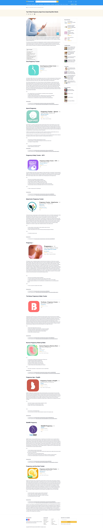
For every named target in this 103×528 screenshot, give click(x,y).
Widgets (45, 523)
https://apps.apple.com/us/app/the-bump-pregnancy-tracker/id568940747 (44, 337)
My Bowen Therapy (70, 93)
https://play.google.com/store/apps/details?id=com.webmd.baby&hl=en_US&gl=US (47, 462)
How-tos (72, 4)
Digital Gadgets (41, 4)
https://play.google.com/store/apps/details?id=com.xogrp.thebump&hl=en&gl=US (47, 338)
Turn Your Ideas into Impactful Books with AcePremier (71, 57)
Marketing (53, 523)
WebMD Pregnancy (29, 58)
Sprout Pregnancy (29, 52)
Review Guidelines (46, 521)
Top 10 (75, 4)
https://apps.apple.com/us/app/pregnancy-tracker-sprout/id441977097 (43, 150)
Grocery (37, 4)
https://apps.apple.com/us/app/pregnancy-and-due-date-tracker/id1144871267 (44, 501)
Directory (66, 4)
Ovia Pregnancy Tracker (30, 51)
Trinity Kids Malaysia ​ (70, 97)
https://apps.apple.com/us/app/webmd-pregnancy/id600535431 (42, 461)
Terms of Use (45, 522)
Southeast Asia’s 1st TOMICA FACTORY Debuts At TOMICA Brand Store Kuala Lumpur (71, 61)
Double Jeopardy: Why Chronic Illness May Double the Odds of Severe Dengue (71, 72)
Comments (31, 1)
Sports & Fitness (57, 4)
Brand (52, 522)
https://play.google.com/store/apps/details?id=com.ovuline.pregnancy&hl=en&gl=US (47, 104)
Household (52, 4)
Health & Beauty (29, 4)
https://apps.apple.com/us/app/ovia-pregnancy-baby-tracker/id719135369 (44, 103)
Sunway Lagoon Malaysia (71, 100)
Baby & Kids (33, 4)
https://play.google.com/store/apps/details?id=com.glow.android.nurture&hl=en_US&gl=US (48, 373)
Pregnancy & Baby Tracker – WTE (31, 53)
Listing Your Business (54, 524)
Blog (64, 4)
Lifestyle (61, 4)
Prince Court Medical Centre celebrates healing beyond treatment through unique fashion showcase (71, 48)
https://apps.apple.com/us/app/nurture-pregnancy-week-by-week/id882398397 (45, 372)
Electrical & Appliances (47, 4)
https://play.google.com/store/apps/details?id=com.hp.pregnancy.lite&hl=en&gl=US (47, 292)
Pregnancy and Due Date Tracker (31, 59)
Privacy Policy (53, 521)
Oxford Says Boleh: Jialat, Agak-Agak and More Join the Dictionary (72, 82)
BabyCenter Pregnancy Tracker (31, 54)
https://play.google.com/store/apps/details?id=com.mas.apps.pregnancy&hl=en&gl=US (47, 151)
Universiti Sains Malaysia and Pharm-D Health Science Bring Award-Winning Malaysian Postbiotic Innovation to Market (71, 77)
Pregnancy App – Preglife (30, 57)
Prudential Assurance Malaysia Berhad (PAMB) (71, 90)
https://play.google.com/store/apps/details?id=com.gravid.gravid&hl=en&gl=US (46, 418)
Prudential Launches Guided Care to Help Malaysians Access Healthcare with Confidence (71, 53)
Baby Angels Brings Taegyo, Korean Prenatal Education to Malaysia (71, 69)
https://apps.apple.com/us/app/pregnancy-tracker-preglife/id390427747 (44, 417)
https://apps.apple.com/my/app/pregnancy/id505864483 (41, 291)
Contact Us (45, 524)
